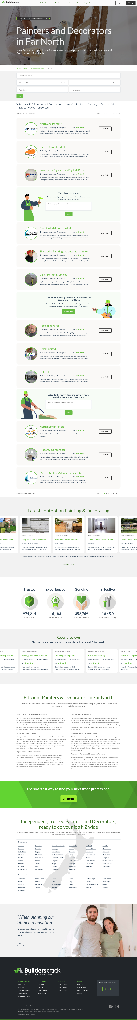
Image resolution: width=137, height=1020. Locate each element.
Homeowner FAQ (24, 996)
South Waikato (90, 861)
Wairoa (54, 866)
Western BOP (22, 869)
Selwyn (105, 884)
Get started (68, 311)
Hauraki (71, 849)
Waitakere (72, 866)
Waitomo (89, 866)
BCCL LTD (45, 372)
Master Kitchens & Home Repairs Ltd (61, 473)
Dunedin (38, 881)
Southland (21, 887)
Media (79, 993)
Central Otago (90, 879)
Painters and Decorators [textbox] (26, 83)
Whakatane (39, 869)
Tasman (37, 887)
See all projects (68, 564)
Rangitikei (106, 858)
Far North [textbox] (74, 83)
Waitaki (105, 887)
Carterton (38, 846)
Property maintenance (53, 449)
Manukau (21, 855)
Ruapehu (55, 861)
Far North (89, 846)
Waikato (21, 866)
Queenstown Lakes (92, 884)
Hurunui (88, 881)
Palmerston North (58, 858)
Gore (53, 881)
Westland (21, 890)
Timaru (54, 887)
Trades (25, 68)
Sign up (130, 3)
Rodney (20, 861)
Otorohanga (39, 858)
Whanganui (55, 869)
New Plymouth (90, 855)
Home (18, 68)
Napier (71, 855)
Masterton (38, 855)
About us (80, 984)
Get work (41, 984)
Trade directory (23, 993)
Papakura (72, 858)
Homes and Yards (49, 325)
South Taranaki (73, 861)
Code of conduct (82, 990)
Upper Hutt (89, 863)
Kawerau (72, 852)
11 (116, 113)
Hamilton (38, 849)
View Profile (105, 128)
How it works (59, 3)
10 (113, 113)
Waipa (37, 866)
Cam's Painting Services (53, 274)
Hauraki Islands (91, 849)
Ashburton (21, 879)
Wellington (106, 866)
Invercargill (106, 881)
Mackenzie (38, 884)
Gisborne (21, 849)
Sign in (120, 3)
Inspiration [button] (88, 3)
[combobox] (42, 83)
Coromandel (73, 846)
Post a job (21, 984)
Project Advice (62, 987)
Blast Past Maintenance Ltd (55, 228)
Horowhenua (107, 849)
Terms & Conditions (24, 1005)
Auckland (21, 846)
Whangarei (72, 869)
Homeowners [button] (28, 3)
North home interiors (52, 426)
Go (20, 96)
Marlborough (56, 884)
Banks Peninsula (40, 879)
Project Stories (62, 990)
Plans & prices (42, 987)
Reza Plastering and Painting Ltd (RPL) (62, 170)
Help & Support (82, 987)
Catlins (71, 879)
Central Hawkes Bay (58, 846)
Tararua (37, 863)
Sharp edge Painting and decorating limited (64, 251)
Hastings (55, 849)
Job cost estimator (24, 990)
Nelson (71, 884)
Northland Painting (51, 123)
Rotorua (37, 861)
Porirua (88, 858)
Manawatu (106, 852)
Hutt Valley (22, 852)
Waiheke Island (107, 863)
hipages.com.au (30, 1014)
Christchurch (107, 879)
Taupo (54, 863)
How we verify (73, 3)
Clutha (20, 881)
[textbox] (40, 90)
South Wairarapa (108, 861)
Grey (70, 881)
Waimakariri (73, 887)
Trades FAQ (42, 993)
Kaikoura (21, 884)
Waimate (89, 887)
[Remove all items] (61, 82)
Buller (54, 879)
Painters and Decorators (37, 68)
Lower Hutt (89, 852)
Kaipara (37, 852)
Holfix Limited (48, 348)
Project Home (62, 984)
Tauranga (72, 863)
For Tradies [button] (43, 3)
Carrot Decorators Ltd (52, 147)
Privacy (33, 1005)
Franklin (105, 846)
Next (68, 214)
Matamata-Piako (57, 855)
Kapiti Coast (56, 852)
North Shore (106, 855)
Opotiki (20, 858)
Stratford (21, 863)
